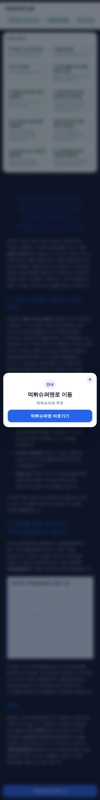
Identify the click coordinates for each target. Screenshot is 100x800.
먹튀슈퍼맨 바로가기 (50, 416)
